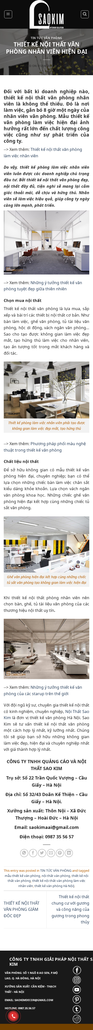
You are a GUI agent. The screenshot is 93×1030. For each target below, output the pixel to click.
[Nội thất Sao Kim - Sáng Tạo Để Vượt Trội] (46, 14)
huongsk (65, 66)
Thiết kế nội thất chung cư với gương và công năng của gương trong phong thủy (70, 909)
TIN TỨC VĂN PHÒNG (46, 38)
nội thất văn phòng (56, 875)
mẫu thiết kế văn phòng (22, 875)
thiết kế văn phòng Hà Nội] (54, 886)
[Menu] (8, 14)
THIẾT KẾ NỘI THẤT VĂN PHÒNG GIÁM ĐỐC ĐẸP (21, 909)
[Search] (85, 14)
